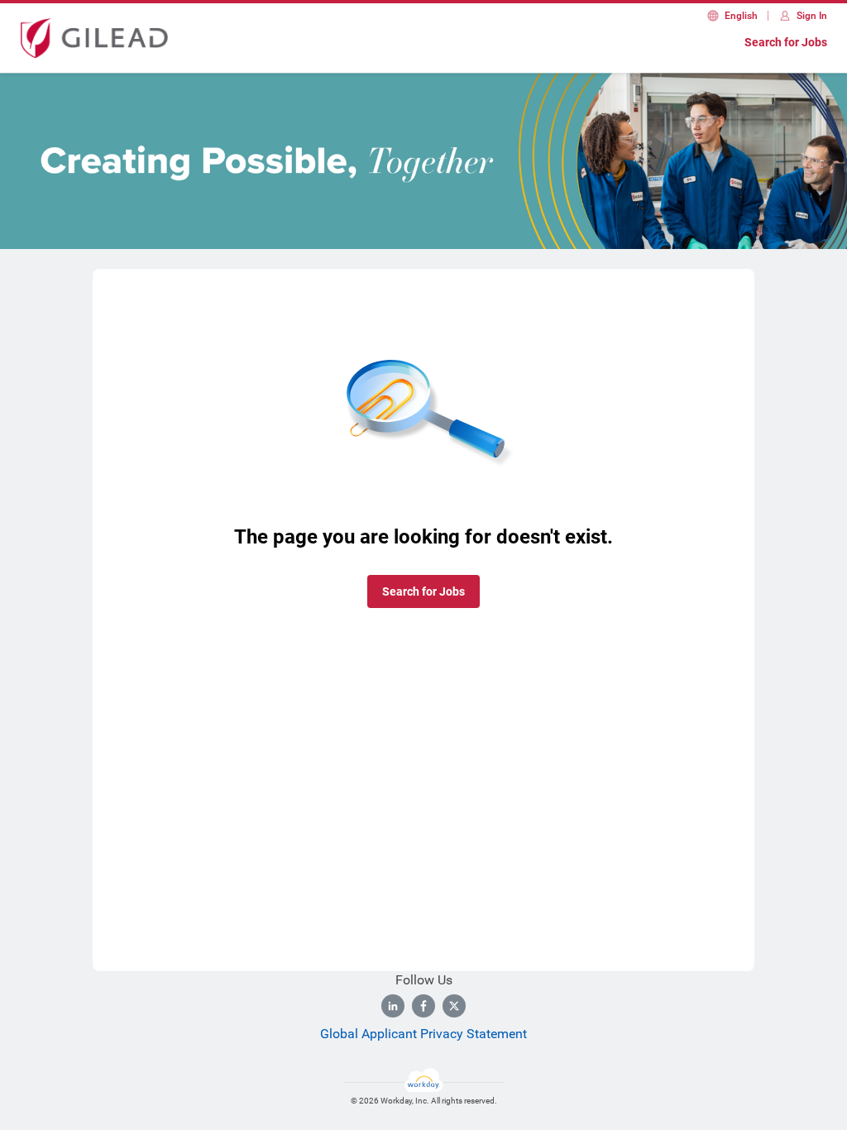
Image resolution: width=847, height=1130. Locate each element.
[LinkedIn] (392, 1005)
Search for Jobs (785, 42)
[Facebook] (423, 1005)
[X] (454, 1005)
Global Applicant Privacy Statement (423, 1033)
